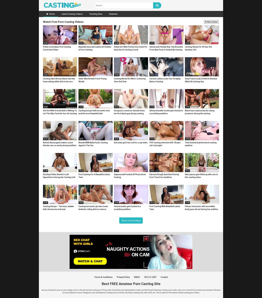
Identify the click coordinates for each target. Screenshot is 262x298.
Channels (113, 14)
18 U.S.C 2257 (150, 277)
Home (52, 14)
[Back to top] (253, 290)
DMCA (137, 277)
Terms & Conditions (103, 277)
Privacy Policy (123, 277)
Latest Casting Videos (72, 14)
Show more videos (131, 220)
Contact (164, 277)
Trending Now (95, 14)
